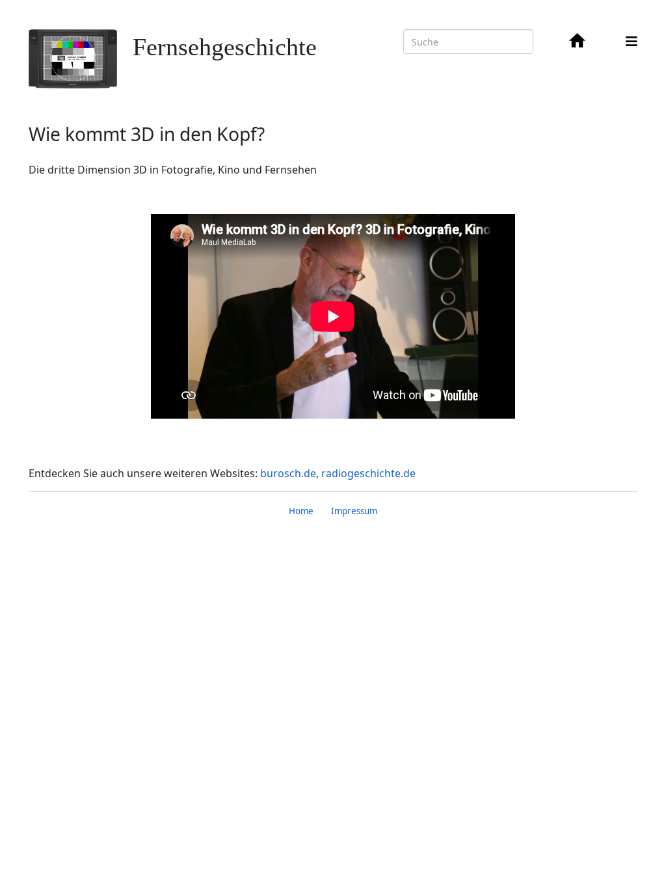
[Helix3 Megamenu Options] (631, 41)
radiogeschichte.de (368, 473)
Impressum (354, 511)
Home (301, 511)
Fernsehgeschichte (225, 46)
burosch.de (288, 473)
